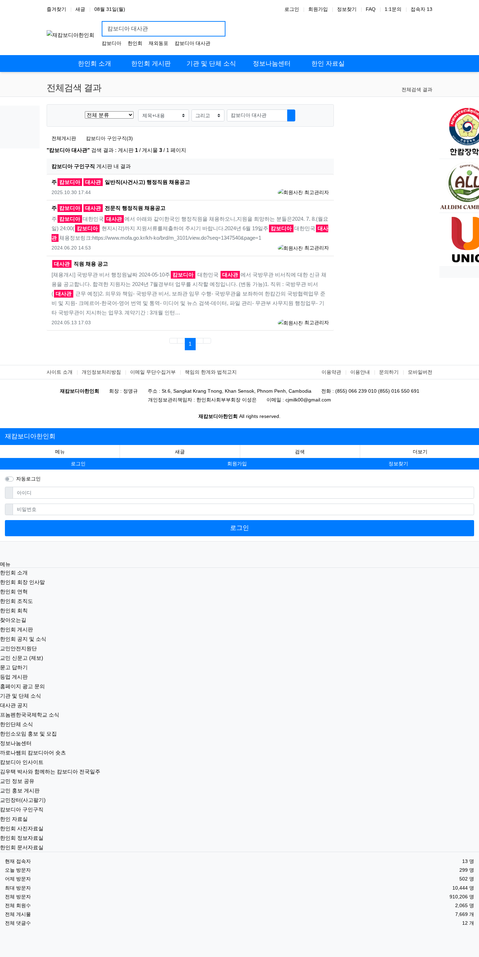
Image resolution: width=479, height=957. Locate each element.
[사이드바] (422, 58)
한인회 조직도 (16, 601)
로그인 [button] (78, 463)
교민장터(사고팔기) (23, 800)
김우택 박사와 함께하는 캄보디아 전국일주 (50, 772)
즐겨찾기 (56, 9)
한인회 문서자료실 (21, 847)
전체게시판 (64, 138)
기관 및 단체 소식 (20, 696)
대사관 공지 (14, 705)
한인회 (135, 43)
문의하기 (389, 372)
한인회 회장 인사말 (22, 582)
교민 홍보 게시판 (20, 790)
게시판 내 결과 (91, 166)
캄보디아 (111, 43)
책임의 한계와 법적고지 (211, 372)
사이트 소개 (60, 372)
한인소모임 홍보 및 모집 (28, 734)
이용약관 (331, 372)
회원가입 (318, 9)
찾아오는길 (13, 620)
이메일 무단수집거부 (153, 372)
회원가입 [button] (237, 463)
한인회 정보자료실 (21, 838)
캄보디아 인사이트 (21, 762)
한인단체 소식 (16, 724)
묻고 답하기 (14, 667)
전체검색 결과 (417, 89)
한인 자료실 (14, 819)
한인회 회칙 (14, 610)
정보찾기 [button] (398, 463)
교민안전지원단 (18, 648)
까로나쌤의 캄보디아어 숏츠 (33, 753)
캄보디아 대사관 (192, 43)
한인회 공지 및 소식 (23, 639)
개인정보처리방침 (101, 372)
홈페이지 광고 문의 (22, 686)
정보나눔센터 (16, 743)
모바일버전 (420, 372)
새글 (80, 9)
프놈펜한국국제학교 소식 (29, 715)
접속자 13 (421, 9)
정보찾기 (347, 9)
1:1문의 (393, 9)
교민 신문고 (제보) (21, 658)
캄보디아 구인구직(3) (109, 138)
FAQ (371, 9)
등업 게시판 (14, 677)
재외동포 (158, 43)
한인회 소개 (14, 573)
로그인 (291, 9)
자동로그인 (28, 478)
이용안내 (360, 372)
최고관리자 (316, 192)
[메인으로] (56, 58)
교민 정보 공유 (17, 781)
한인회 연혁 (14, 591)
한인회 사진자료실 (21, 828)
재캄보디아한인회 (30, 436)
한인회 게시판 (16, 629)
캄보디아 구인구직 (21, 809)
